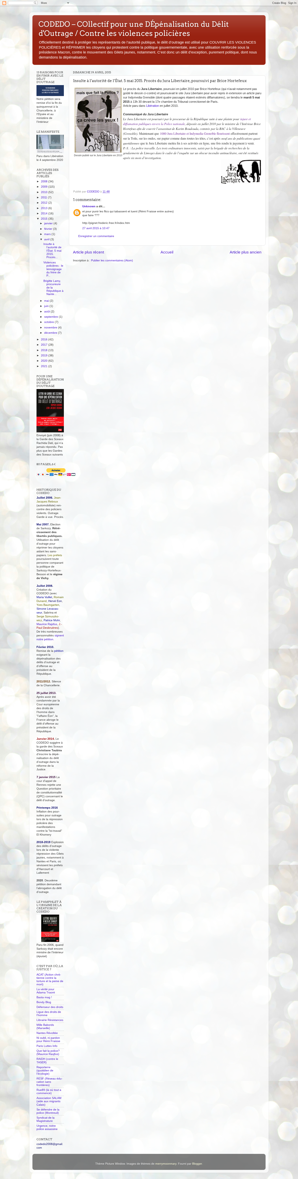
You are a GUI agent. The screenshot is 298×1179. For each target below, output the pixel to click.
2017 (44, 344)
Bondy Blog (43, 1002)
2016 (44, 339)
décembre (51, 332)
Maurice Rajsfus (46, 624)
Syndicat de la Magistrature (45, 1119)
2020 (44, 360)
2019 (44, 355)
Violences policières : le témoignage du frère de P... (53, 269)
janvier (49, 223)
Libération (152, 105)
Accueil (167, 252)
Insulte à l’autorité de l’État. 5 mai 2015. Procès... (52, 251)
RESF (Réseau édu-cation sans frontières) (49, 1082)
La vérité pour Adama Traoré (45, 991)
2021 (44, 366)
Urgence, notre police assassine (47, 1127)
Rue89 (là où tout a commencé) (48, 1091)
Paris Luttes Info (46, 1046)
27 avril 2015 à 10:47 (95, 228)
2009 (44, 186)
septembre (51, 316)
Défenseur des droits (49, 1007)
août (47, 311)
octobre (49, 322)
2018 (44, 350)
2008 (44, 181)
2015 (44, 218)
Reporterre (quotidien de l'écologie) (44, 1070)
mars (47, 234)
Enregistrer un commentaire (96, 236)
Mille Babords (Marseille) (45, 1026)
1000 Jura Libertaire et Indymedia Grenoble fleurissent (195, 133)
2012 (44, 202)
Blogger (197, 1163)
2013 (44, 208)
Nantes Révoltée (47, 1033)
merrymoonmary (165, 1163)
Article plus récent (88, 252)
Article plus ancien (246, 252)
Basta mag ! (44, 997)
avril (47, 239)
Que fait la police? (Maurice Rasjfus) (48, 1052)
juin (46, 306)
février (48, 228)
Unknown (88, 206)
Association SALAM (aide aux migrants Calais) (48, 1101)
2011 (44, 197)
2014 (44, 213)
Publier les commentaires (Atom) (112, 260)
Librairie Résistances (49, 1020)
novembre (51, 327)
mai (47, 300)
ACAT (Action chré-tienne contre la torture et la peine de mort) (49, 979)
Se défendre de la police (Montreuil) (47, 1111)
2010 (44, 192)
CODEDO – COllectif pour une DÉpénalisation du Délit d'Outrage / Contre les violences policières (134, 29)
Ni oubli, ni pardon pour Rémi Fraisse (48, 1039)
